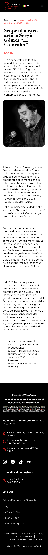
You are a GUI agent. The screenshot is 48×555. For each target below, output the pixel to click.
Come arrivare (11, 511)
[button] (42, 6)
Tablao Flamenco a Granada (19, 500)
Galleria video (11, 517)
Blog (5, 506)
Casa (6, 20)
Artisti (13, 20)
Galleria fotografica (14, 523)
